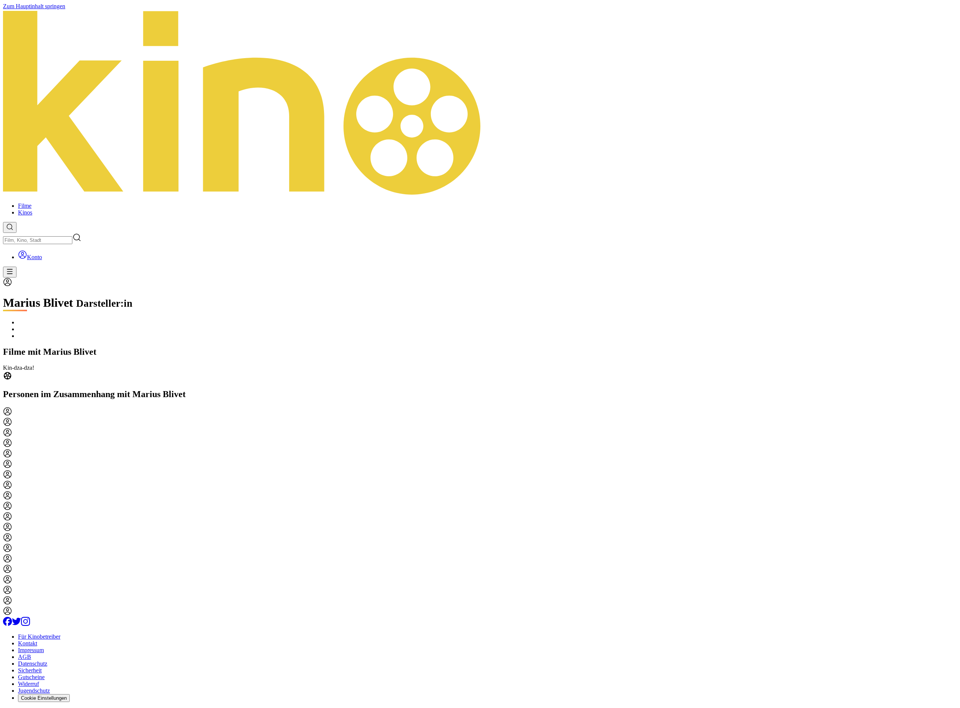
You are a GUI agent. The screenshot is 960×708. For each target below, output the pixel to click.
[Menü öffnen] (9, 272)
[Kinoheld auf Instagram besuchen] (25, 624)
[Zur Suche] (9, 227)
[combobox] (37, 240)
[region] (480, 373)
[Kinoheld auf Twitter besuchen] (16, 624)
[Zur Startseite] (480, 103)
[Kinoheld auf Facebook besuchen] (7, 624)
